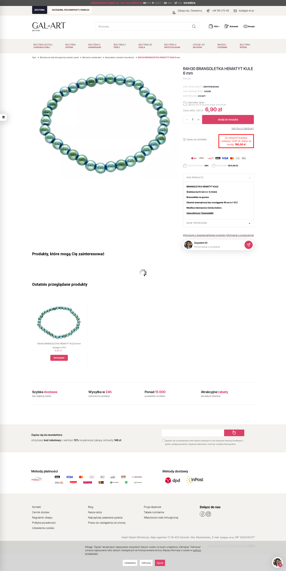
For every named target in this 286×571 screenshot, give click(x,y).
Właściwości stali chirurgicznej (161, 517)
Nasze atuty (95, 512)
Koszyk (251, 26)
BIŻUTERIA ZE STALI (43, 46)
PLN (216, 26)
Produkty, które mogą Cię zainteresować (68, 254)
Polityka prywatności (44, 522)
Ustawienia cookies (43, 528)
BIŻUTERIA (40, 10)
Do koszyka (59, 357)
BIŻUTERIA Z (94, 46)
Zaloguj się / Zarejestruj (189, 10)
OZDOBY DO (199, 46)
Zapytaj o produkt (243, 129)
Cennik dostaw (40, 512)
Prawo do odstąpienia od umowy (107, 522)
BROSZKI (222, 46)
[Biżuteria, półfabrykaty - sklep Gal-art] (49, 25)
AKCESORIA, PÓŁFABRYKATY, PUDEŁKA (70, 10)
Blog (90, 507)
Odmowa (146, 562)
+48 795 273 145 (220, 10)
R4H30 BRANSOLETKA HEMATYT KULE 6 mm (59, 343)
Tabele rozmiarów (154, 512)
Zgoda (160, 562)
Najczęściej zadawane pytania (105, 517)
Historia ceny (196, 102)
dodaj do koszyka (228, 119)
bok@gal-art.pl (246, 10)
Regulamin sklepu (42, 517)
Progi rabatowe (152, 507)
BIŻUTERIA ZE (145, 46)
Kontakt (36, 507)
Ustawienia (130, 562)
